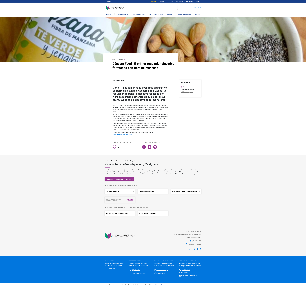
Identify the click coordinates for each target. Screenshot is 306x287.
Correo (198, 1)
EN (200, 8)
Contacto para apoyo (162, 270)
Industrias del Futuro (139, 14)
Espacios (169, 14)
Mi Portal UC (189, 1)
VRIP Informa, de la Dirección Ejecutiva (120, 213)
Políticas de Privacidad (193, 244)
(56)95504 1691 (185, 270)
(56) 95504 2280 (196, 241)
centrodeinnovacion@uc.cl (194, 237)
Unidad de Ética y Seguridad (153, 213)
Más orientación (161, 273)
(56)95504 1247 (185, 272)
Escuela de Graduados (120, 191)
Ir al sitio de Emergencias (138, 273)
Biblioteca (170, 1)
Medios (162, 1)
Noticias (120, 59)
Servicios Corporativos (122, 14)
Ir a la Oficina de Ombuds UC (189, 275)
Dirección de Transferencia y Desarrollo (186, 191)
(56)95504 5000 (136, 270)
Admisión (153, 1)
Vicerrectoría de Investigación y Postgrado (119, 179)
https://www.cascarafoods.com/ (122, 134)
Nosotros (108, 14)
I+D (150, 14)
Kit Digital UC (158, 284)
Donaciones (179, 1)
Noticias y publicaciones (184, 14)
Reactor (117, 284)
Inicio (113, 59)
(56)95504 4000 (111, 268)
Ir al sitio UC (108, 1)
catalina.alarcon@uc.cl (187, 92)
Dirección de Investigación (153, 191)
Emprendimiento (158, 14)
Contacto (197, 14)
